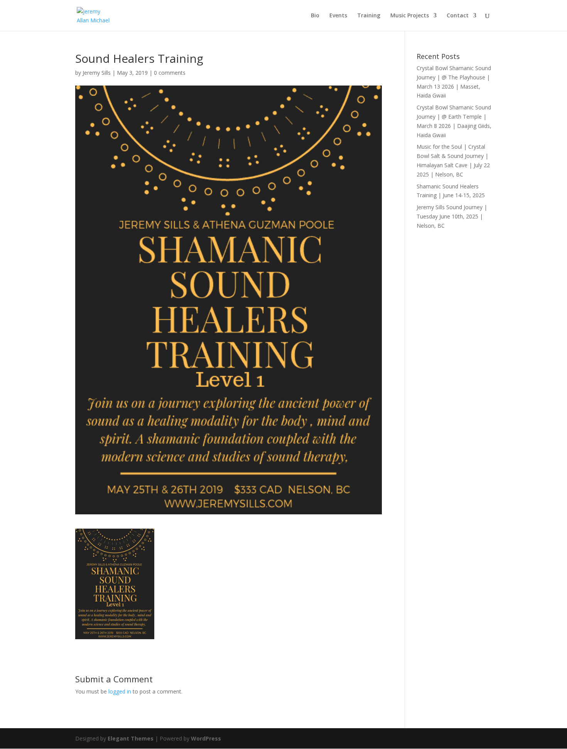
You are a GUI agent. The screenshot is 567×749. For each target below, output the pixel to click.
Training (368, 16)
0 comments (170, 72)
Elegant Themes (131, 738)
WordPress (206, 738)
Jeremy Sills (97, 72)
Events (338, 16)
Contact (458, 16)
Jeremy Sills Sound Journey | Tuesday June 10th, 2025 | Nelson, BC (452, 216)
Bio (315, 16)
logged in (119, 691)
